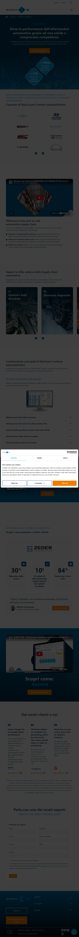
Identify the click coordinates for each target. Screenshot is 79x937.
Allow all (65, 483)
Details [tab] (39, 458)
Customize (38, 483)
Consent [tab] (14, 458)
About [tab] (65, 458)
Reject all (14, 483)
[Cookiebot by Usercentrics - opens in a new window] (68, 452)
